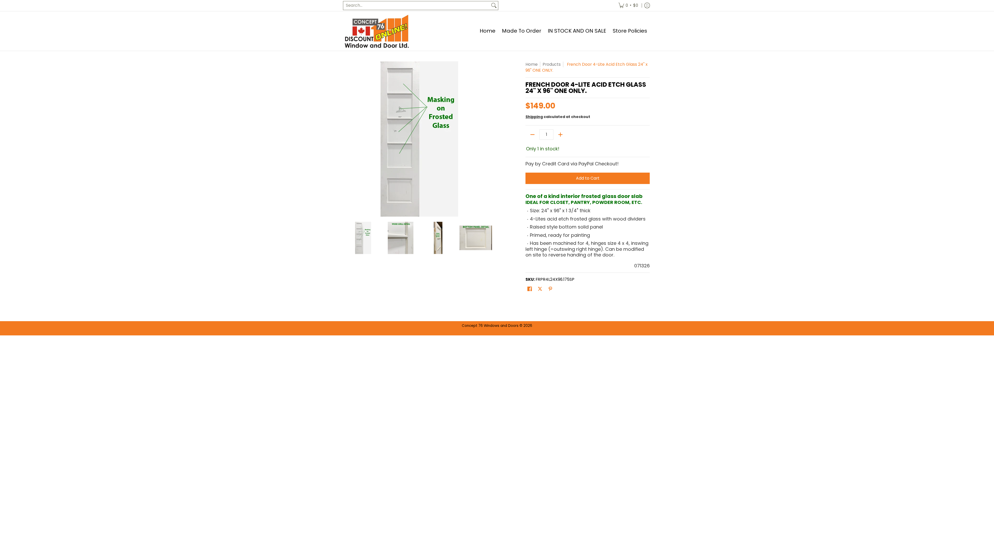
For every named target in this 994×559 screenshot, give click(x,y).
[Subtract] (532, 134)
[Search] (494, 5)
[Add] (560, 134)
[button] (529, 289)
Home (531, 64)
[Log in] (647, 5)
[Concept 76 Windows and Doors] (376, 31)
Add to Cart (588, 178)
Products (552, 64)
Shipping (534, 116)
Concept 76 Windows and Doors (491, 325)
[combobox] (416, 5)
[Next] (490, 139)
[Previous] (348, 139)
